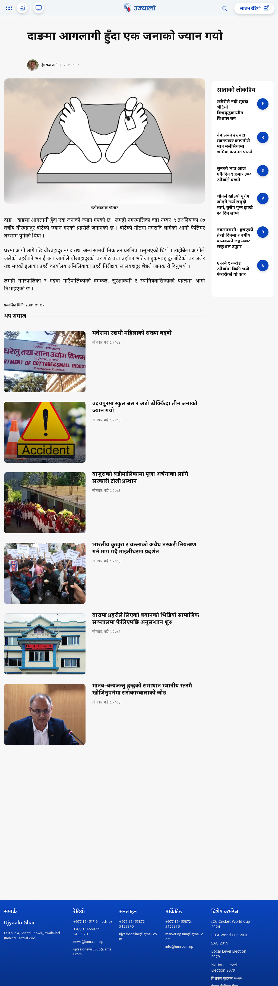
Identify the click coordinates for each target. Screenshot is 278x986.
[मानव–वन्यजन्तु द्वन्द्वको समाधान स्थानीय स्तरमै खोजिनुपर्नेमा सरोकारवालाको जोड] (45, 714)
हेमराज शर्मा (49, 65)
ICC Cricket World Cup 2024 (230, 924)
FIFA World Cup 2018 (229, 935)
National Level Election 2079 (224, 968)
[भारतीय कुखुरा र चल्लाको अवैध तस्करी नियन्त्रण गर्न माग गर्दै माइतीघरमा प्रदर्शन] (45, 573)
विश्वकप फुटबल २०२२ (226, 978)
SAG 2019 (219, 943)
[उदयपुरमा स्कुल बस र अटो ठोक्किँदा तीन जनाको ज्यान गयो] (45, 432)
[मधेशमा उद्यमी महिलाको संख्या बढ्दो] (45, 361)
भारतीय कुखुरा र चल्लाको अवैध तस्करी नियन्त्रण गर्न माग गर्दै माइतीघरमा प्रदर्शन (144, 548)
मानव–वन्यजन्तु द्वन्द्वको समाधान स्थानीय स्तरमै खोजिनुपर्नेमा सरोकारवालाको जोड (142, 690)
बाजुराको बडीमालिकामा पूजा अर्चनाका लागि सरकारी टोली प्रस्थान (140, 478)
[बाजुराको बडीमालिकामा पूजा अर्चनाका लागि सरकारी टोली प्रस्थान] (45, 502)
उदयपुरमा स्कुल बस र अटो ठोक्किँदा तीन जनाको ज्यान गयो (144, 407)
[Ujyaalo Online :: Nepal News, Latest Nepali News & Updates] (139, 8)
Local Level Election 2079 (228, 954)
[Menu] (10, 9)
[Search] (224, 8)
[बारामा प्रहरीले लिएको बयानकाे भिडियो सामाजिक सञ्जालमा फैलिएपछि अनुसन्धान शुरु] (45, 643)
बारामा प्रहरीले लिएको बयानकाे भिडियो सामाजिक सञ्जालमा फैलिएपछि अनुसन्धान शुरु (145, 619)
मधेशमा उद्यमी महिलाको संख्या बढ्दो (132, 333)
